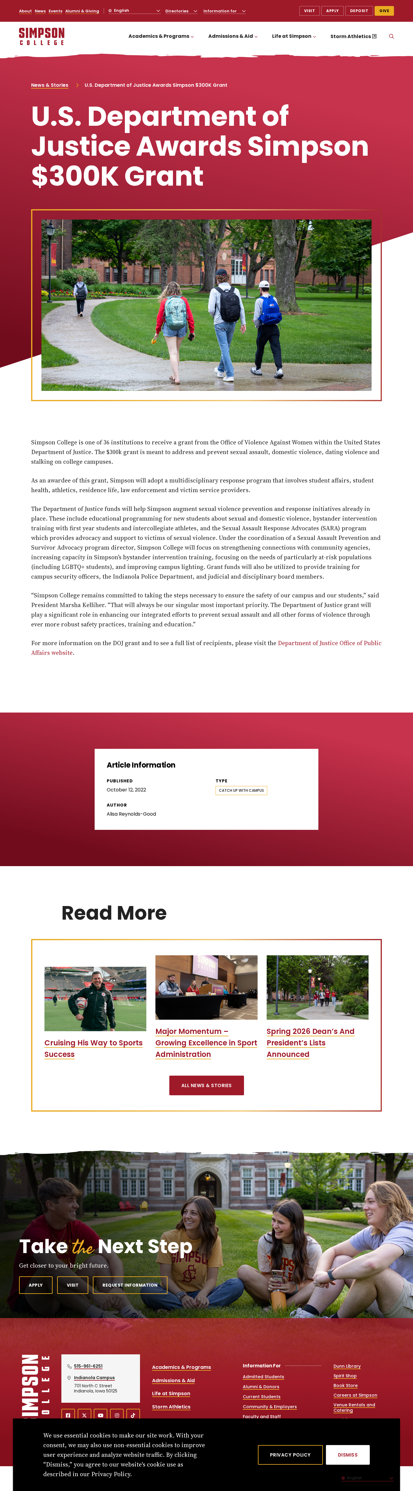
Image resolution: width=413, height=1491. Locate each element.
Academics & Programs (158, 36)
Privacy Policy (290, 1455)
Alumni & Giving (82, 11)
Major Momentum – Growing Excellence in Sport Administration (206, 1043)
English (121, 10)
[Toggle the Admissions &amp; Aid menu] (256, 36)
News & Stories (49, 85)
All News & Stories (206, 1085)
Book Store (345, 1385)
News (40, 11)
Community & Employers (270, 1407)
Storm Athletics (350, 36)
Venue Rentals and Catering (354, 1407)
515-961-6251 (88, 1366)
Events (55, 11)
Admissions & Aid (230, 36)
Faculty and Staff (262, 1417)
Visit (309, 10)
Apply (332, 10)
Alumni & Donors (261, 1387)
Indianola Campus (94, 1378)
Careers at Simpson (355, 1395)
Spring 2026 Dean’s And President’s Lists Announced (311, 1043)
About (25, 11)
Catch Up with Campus (241, 790)
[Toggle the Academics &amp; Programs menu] (192, 36)
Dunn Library (347, 1366)
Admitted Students (263, 1377)
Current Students (262, 1397)
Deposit (359, 10)
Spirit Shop (345, 1376)
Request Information (130, 1285)
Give (384, 10)
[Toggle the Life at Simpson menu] (314, 36)
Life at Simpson (291, 36)
